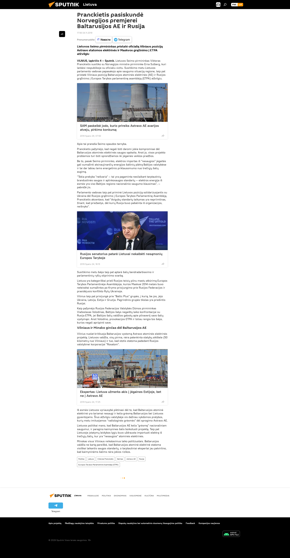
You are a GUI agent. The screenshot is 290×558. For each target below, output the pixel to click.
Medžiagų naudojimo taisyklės (79, 523)
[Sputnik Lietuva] (65, 8)
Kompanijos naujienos (209, 523)
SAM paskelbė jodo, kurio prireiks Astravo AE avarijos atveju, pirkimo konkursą (119, 128)
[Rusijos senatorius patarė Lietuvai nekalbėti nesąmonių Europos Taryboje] (122, 230)
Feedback (190, 523)
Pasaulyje (93, 495)
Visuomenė (135, 495)
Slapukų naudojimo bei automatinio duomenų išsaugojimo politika (150, 523)
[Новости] (104, 40)
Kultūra (149, 495)
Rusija (141, 459)
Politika (81, 459)
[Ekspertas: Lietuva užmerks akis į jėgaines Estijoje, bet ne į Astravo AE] (122, 368)
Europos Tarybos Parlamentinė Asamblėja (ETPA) (98, 465)
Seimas (120, 459)
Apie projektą (54, 523)
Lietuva (91, 459)
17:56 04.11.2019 (84, 32)
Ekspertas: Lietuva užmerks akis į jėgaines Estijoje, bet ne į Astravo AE (120, 394)
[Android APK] (231, 534)
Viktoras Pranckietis (105, 459)
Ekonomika (120, 495)
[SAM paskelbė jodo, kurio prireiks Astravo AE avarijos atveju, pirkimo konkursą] (122, 102)
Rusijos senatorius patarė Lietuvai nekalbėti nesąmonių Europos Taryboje (121, 256)
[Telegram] (122, 40)
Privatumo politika (106, 523)
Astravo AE (131, 459)
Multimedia (163, 495)
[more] (163, 136)
